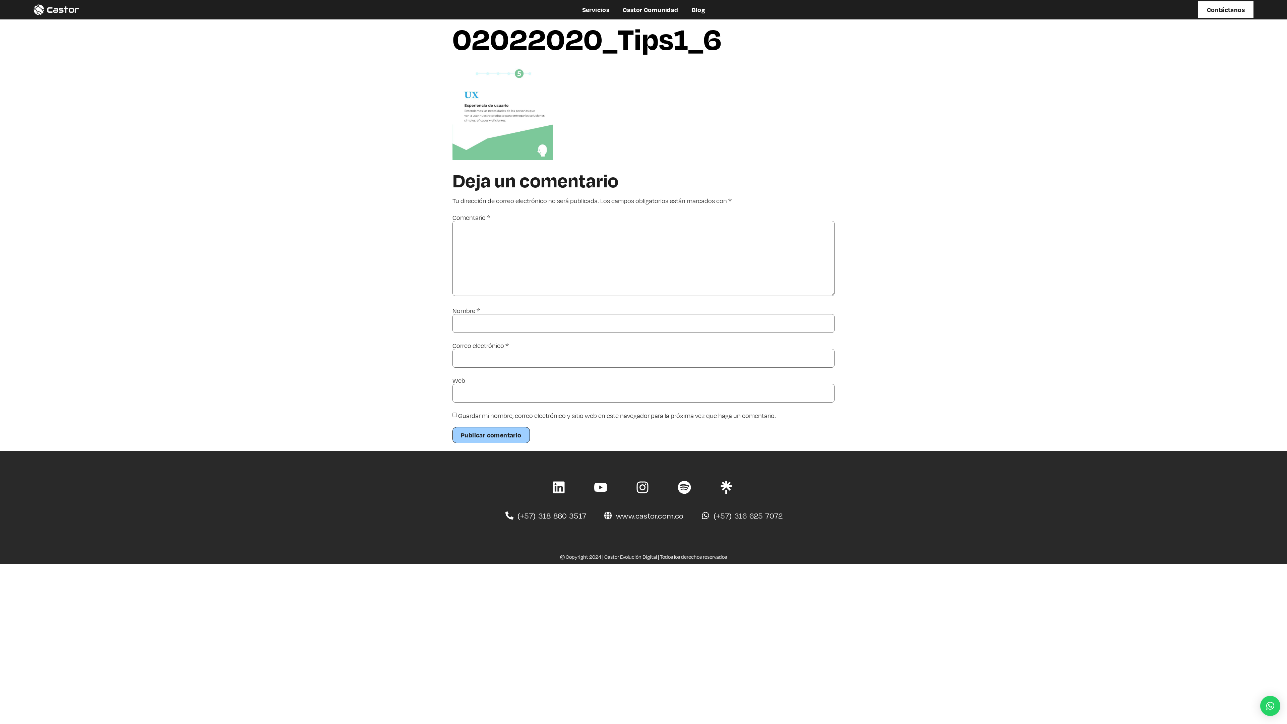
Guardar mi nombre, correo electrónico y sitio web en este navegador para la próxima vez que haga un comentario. (617, 415)
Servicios (596, 9)
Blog (698, 9)
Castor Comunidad (650, 9)
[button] (1270, 706)
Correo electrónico (480, 345)
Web (458, 380)
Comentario (471, 217)
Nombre (466, 310)
